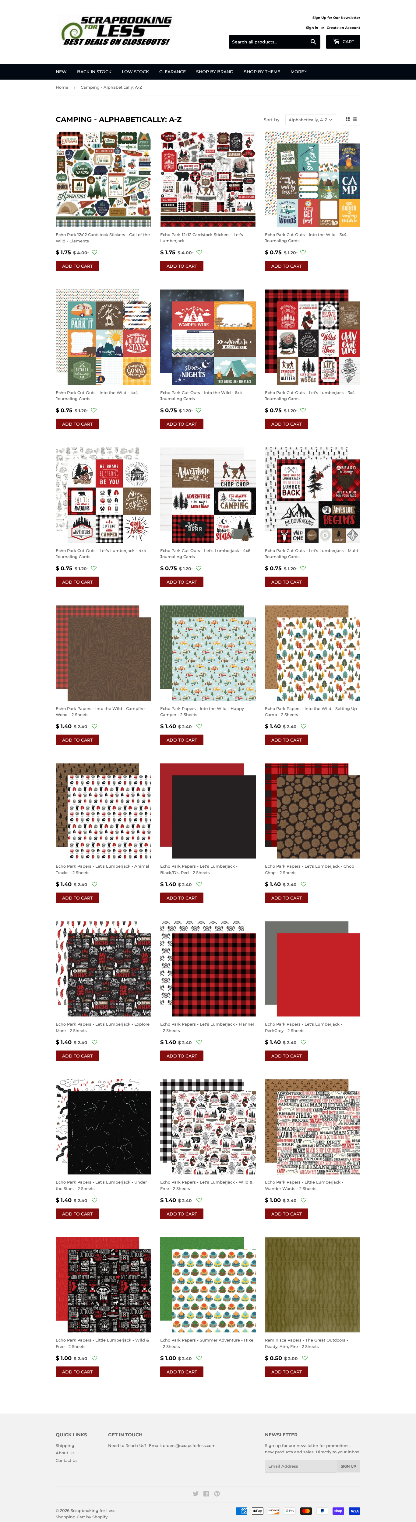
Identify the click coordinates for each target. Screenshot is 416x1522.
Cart (347, 41)
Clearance (172, 71)
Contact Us (67, 1460)
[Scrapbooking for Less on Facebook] (206, 1494)
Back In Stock (94, 71)
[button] (94, 252)
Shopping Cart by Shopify (82, 1516)
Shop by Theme (262, 71)
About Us (65, 1452)
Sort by (272, 119)
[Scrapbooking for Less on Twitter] (196, 1494)
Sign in (312, 28)
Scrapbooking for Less (93, 1510)
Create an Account (343, 28)
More (297, 71)
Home (62, 87)
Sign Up (348, 1466)
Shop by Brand (215, 71)
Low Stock (135, 71)
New (61, 71)
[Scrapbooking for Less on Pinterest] (217, 1494)
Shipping (65, 1445)
